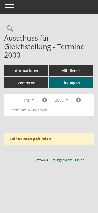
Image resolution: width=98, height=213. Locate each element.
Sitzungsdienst (67, 160)
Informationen (26, 70)
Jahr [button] (26, 100)
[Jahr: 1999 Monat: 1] (44, 100)
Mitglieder (70, 70)
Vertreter (26, 82)
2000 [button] (60, 100)
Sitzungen (71, 82)
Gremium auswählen (29, 110)
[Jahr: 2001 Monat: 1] (78, 100)
